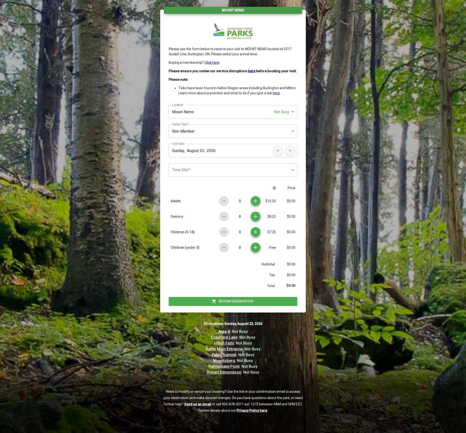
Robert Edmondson (224, 372)
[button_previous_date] (278, 150)
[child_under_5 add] (255, 247)
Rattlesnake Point (224, 366)
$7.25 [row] (271, 232)
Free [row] (272, 247)
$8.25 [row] (271, 216)
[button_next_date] (290, 150)
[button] (233, 112)
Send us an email (197, 404)
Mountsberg (224, 360)
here (276, 93)
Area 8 (224, 331)
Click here (212, 62)
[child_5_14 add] (255, 232)
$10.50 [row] (271, 201)
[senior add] (255, 216)
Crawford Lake (224, 337)
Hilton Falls (224, 343)
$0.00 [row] (291, 201)
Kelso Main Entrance (224, 349)
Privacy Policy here (252, 410)
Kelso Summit (224, 355)
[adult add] (255, 201)
